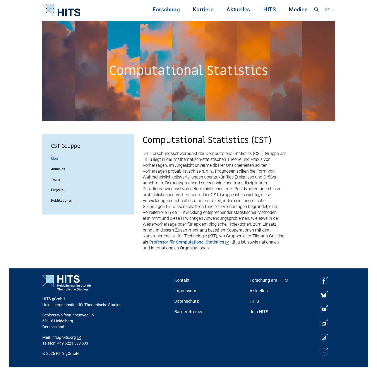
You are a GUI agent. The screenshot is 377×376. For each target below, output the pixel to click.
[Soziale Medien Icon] (323, 281)
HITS (269, 9)
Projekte (57, 190)
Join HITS (259, 311)
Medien (298, 9)
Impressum (185, 290)
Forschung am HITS (269, 280)
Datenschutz (186, 301)
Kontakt (182, 280)
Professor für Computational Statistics (186, 242)
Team (55, 179)
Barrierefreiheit (189, 311)
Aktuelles (238, 9)
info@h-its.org (63, 337)
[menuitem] (166, 10)
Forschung (166, 9)
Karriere (203, 9)
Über (54, 158)
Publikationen (61, 200)
